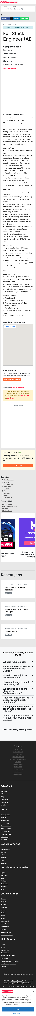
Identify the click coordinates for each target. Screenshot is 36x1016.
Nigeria (3, 875)
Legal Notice (18, 985)
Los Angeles (8, 484)
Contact (3, 969)
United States (5, 851)
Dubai (6, 495)
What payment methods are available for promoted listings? (17, 711)
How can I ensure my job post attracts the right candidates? (16, 702)
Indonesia (4, 888)
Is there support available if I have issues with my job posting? (17, 720)
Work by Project (6, 831)
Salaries (5, 509)
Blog (2, 799)
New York (7, 486)
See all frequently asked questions (18, 732)
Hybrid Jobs (5, 825)
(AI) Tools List (7, 511)
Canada (3, 854)
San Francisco (9, 480)
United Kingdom (6, 934)
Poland (3, 915)
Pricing (3, 796)
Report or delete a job (8, 957)
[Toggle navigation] (33, 2)
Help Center (5, 960)
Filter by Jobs (5, 817)
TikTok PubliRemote (18, 761)
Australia (4, 877)
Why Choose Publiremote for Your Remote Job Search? (16, 670)
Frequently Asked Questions (10, 963)
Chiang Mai (8, 497)
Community (5, 804)
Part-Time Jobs (6, 836)
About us (4, 793)
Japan (3, 880)
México (3, 857)
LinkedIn (16, 18)
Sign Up (3, 949)
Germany (4, 909)
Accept (18, 1009)
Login (3, 946)
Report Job (10, 398)
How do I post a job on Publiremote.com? (15, 678)
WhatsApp (24, 18)
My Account (5, 952)
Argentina (4, 860)
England (3, 931)
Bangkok (7, 493)
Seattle (6, 482)
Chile (2, 862)
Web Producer (11, 633)
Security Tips (25, 395)
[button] (33, 991)
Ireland (3, 912)
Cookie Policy (16, 1013)
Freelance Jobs (6, 828)
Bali (5, 491)
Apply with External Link (12, 379)
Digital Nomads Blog (9, 506)
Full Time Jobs (5, 833)
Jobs (14, 7)
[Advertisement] (18, 92)
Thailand (4, 883)
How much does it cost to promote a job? (16, 685)
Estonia (3, 906)
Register (16, 976)
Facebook (5, 18)
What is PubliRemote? (14, 664)
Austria (3, 901)
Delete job (21, 387)
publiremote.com (16, 983)
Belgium (3, 904)
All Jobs (3, 819)
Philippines (4, 886)
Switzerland (5, 923)
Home (6, 7)
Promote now (18, 465)
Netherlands (5, 926)
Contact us (4, 801)
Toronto (7, 489)
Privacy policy (8, 985)
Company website (10, 68)
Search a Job (7, 504)
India (2, 891)
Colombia (4, 865)
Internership (5, 839)
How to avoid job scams (8, 966)
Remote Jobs (5, 822)
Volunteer (4, 842)
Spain (3, 917)
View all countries (7, 937)
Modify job (14, 387)
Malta (3, 920)
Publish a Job (5, 955)
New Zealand (5, 929)
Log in (10, 976)
